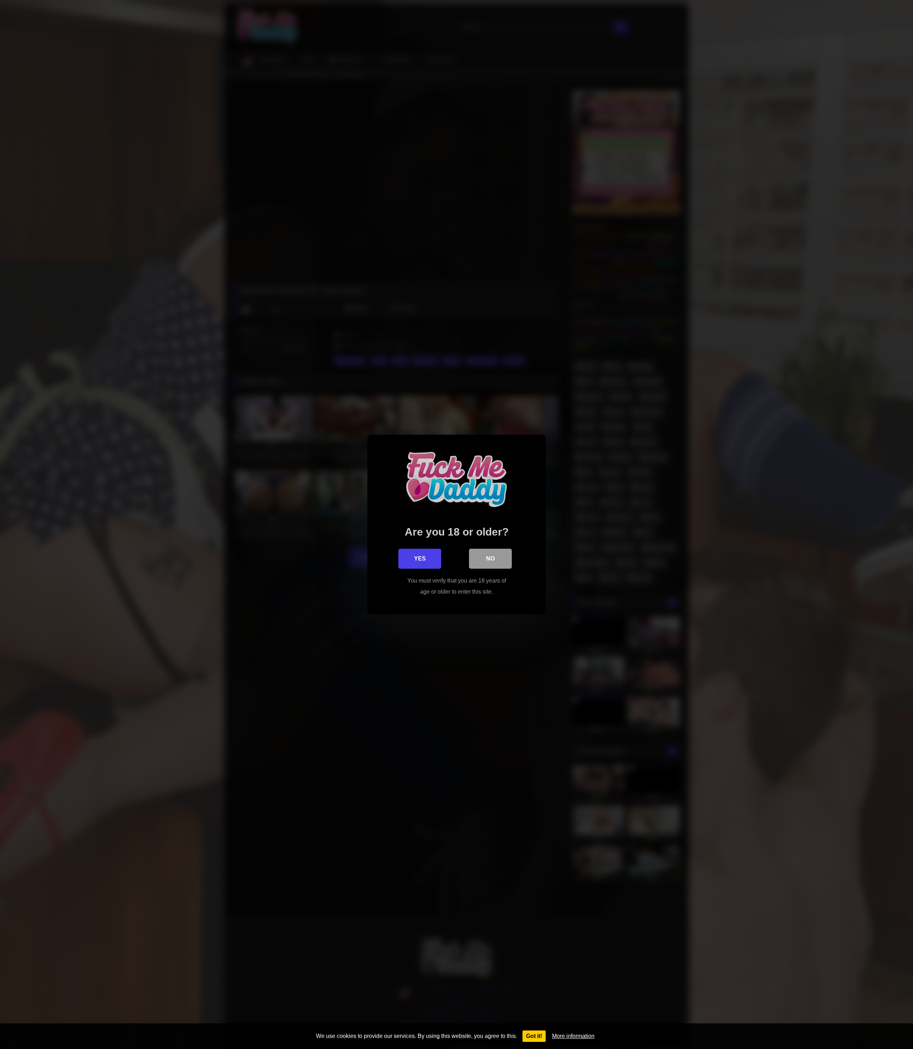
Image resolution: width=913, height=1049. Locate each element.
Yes (420, 558)
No (490, 558)
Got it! (534, 1036)
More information (573, 1036)
